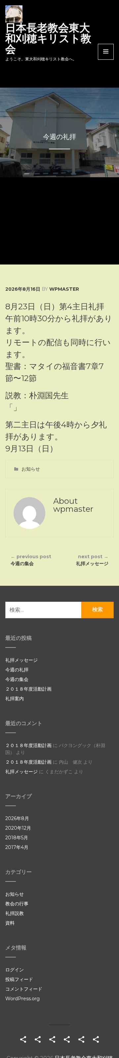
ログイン (14, 970)
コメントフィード (23, 989)
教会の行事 (16, 904)
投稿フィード (19, 979)
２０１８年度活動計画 (28, 689)
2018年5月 (16, 838)
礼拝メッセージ (92, 560)
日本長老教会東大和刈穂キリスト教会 (48, 38)
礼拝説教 (14, 913)
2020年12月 (18, 828)
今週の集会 (31, 560)
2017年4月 (16, 847)
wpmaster (64, 289)
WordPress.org (22, 999)
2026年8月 (17, 818)
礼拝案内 (14, 699)
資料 (10, 923)
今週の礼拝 (16, 670)
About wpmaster (73, 505)
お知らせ (30, 469)
